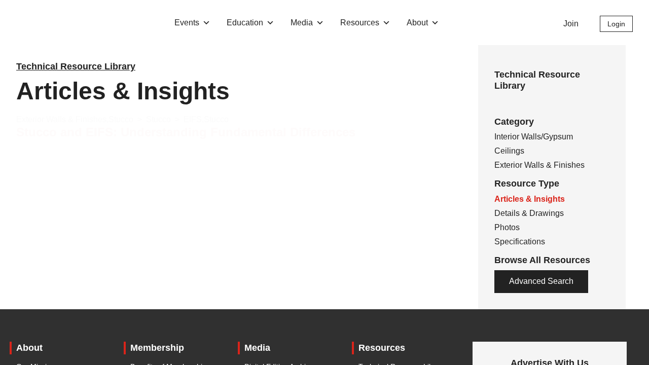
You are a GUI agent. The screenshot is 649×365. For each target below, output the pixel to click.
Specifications (519, 241)
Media (302, 22)
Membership (157, 348)
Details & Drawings (529, 213)
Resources (359, 22)
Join (571, 23)
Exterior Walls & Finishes (539, 165)
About (417, 22)
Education (245, 22)
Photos (507, 227)
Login (616, 24)
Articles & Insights (529, 199)
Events (186, 22)
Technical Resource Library (75, 66)
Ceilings (509, 151)
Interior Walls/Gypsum (533, 136)
